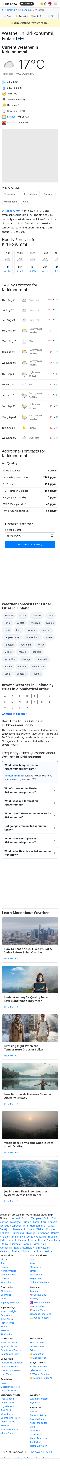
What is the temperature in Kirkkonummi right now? (21, 766)
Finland (11, 9)
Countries (6, 1294)
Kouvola (31, 630)
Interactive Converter (12, 1362)
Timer (33, 1270)
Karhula (27, 1247)
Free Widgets (7, 1398)
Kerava (22, 1240)
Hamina (36, 1251)
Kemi (37, 1247)
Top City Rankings (10, 1302)
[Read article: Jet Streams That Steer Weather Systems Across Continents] (30, 1173)
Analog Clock (7, 1402)
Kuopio (50, 622)
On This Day (38, 1294)
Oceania (5, 1278)
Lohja (7, 673)
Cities (3, 1298)
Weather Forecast (39, 1398)
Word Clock (7, 1414)
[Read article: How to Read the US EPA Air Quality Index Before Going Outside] (30, 931)
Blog (32, 1426)
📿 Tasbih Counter (39, 1374)
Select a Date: (13, 530)
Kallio (5, 1244)
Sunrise (11, 116)
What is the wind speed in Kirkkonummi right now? (20, 840)
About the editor (38, 1422)
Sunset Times (37, 1346)
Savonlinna (53, 1240)
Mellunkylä (38, 666)
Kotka (41, 644)
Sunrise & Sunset (10, 1429)
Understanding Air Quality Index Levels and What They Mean (26, 999)
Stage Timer (36, 1278)
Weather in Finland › (14, 713)
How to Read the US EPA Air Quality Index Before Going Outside (28, 950)
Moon (4, 1326)
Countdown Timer (10, 1417)
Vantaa (20, 622)
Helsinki (8, 615)
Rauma (8, 666)
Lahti (7, 630)
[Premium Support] (41, 3)
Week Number (37, 1306)
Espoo (22, 615)
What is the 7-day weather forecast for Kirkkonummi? (27, 815)
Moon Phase (7, 1433)
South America (8, 1274)
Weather (5, 1330)
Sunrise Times (37, 1342)
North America (8, 1270)
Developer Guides (40, 1458)
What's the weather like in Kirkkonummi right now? (20, 790)
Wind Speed (10, 201)
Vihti (36, 1244)
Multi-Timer (36, 1274)
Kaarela (27, 1244)
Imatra (32, 1240)
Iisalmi (46, 1247)
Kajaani (22, 666)
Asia (3, 1263)
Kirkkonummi (25, 9)
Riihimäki (15, 1244)
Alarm (33, 1263)
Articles (34, 1411)
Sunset (11, 122)
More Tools (36, 1434)
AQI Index (35, 1402)
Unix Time (6, 1374)
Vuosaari (21, 673)
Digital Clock (7, 1406)
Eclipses (34, 1350)
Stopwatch (35, 1267)
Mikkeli (8, 651)
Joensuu (46, 630)
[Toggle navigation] (55, 3)
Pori (18, 630)
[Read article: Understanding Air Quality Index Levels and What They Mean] (30, 979)
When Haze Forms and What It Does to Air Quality (28, 1144)
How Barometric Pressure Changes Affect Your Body (27, 1096)
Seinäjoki (9, 644)
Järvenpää (42, 659)
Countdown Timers (11, 1350)
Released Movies (9, 1390)
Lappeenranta (11, 637)
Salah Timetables (39, 1366)
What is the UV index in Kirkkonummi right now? (27, 852)
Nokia (41, 1240)
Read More (11, 958)
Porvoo (22, 651)
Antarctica (6, 1282)
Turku (7, 622)
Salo (43, 1244)
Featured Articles (39, 1415)
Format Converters (10, 1370)
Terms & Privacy (38, 1445)
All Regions (6, 1290)
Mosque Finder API (41, 1377)
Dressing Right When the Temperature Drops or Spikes (24, 1047)
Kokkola (36, 651)
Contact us (35, 1441)
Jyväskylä (35, 622)
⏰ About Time (37, 1310)
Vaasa (49, 637)
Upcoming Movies (10, 1386)
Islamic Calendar (40, 1302)
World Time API (19, 1458)
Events (4, 1382)
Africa (4, 1259)
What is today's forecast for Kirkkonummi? (21, 802)
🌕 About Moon (38, 1357)
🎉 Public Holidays (40, 1317)
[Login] (45, 3)
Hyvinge (26, 659)
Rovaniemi (25, 644)
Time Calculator (9, 1342)
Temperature (11, 194)
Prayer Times (7, 1322)
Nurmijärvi (10, 659)
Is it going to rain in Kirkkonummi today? (25, 827)
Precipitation (31, 194)
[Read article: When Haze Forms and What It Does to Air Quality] (30, 1125)
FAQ (5, 1458)
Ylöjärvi (25, 1251)
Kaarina (47, 1251)
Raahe (15, 1251)
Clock (33, 1259)
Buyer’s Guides (38, 1419)
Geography (6, 1315)
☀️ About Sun (37, 1353)
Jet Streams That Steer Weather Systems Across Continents (25, 1193)
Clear (26, 201)
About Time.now (38, 1438)
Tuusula (36, 673)
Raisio (17, 1247)
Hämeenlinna (33, 637)
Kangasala (6, 1247)
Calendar (34, 1290)
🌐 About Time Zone (40, 1313)
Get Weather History (30, 544)
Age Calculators (9, 1346)
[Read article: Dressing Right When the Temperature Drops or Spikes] (30, 1028)
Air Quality (6, 1334)
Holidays (34, 1298)
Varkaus (5, 1251)
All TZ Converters (9, 1366)
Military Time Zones (40, 1282)
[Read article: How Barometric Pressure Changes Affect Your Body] (30, 1076)
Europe (4, 1267)
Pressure (48, 194)
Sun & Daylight (8, 1311)
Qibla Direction (38, 1370)
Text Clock (6, 1410)
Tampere (36, 615)
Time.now (9, 3)
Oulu (50, 615)
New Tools (35, 1430)
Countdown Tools (10, 1353)
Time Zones (7, 1318)
